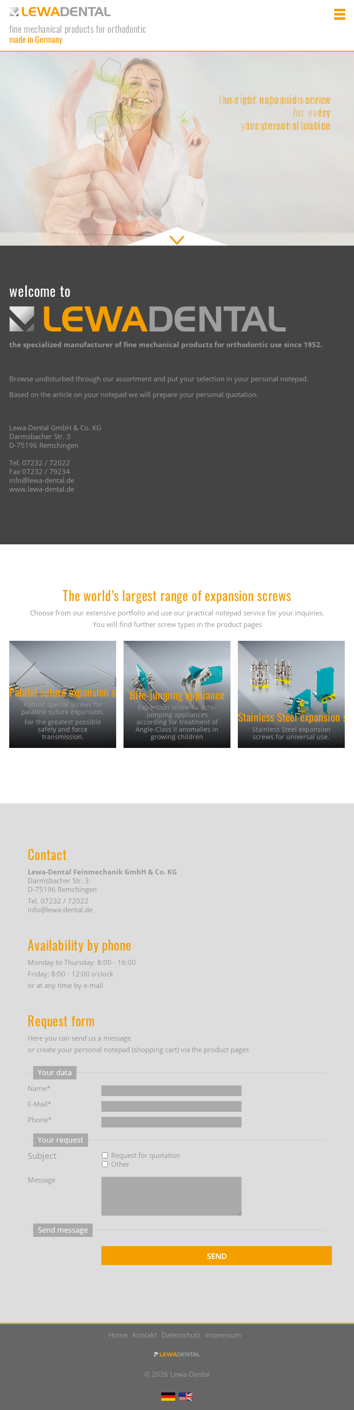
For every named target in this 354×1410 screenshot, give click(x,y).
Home (118, 1334)
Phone (45, 1119)
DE (168, 1396)
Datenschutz (181, 1334)
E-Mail (45, 1104)
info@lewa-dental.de (41, 480)
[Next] (338, 146)
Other (120, 1164)
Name (45, 1088)
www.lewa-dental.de (41, 489)
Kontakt (144, 1334)
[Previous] (16, 146)
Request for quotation (145, 1155)
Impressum (223, 1334)
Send (217, 1256)
